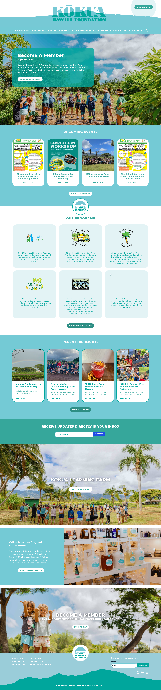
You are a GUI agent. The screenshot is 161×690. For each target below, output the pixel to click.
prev (4, 80)
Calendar (35, 658)
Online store (37, 661)
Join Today (80, 627)
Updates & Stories (40, 664)
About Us (17, 658)
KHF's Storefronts (31, 570)
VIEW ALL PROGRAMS (80, 326)
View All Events (80, 194)
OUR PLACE (40, 30)
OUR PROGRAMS (22, 30)
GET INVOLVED (120, 30)
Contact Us (18, 661)
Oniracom (101, 685)
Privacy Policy (61, 685)
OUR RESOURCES (83, 30)
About (135, 30)
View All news (80, 410)
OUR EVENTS (102, 30)
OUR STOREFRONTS (60, 30)
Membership (143, 7)
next (157, 80)
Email (113, 661)
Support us (18, 664)
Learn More (27, 95)
